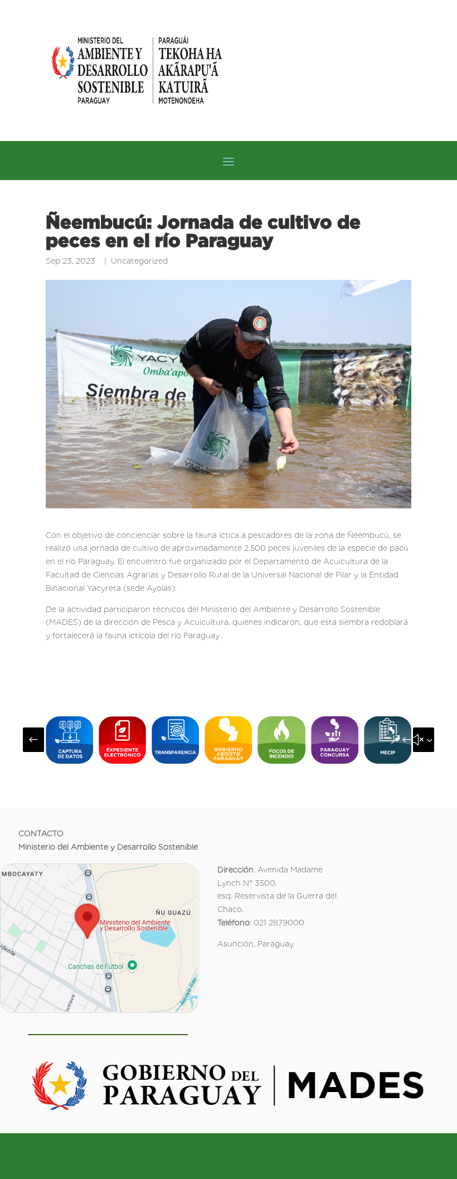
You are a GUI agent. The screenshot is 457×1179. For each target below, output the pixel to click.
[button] (33, 739)
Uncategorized (139, 260)
